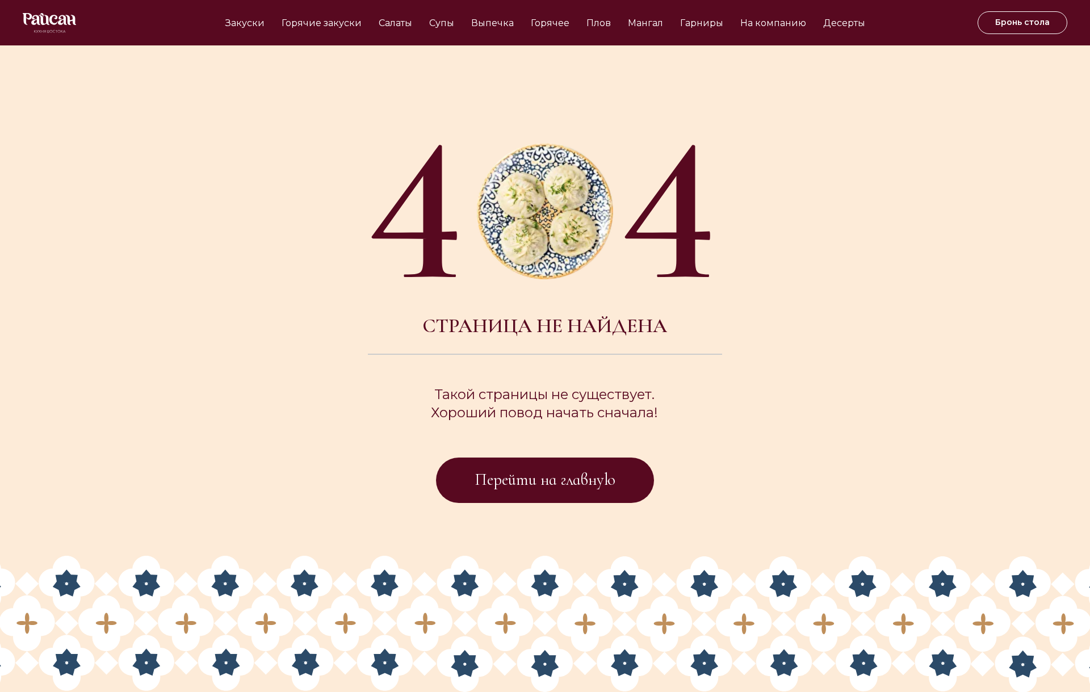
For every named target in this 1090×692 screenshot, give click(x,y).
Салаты (395, 23)
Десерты (844, 23)
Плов (598, 23)
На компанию (773, 23)
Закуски (245, 23)
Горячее (550, 23)
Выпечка (492, 23)
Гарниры (701, 23)
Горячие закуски (322, 23)
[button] (1022, 22)
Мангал (645, 23)
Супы (441, 23)
